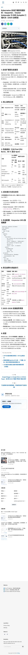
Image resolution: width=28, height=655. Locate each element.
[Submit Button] (22, 646)
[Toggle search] (23, 2)
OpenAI (9, 458)
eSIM (2, 472)
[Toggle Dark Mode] (21, 2)
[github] (16, 2)
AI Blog (18, 653)
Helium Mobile (6, 472)
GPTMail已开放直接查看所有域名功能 (16, 535)
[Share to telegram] (11, 24)
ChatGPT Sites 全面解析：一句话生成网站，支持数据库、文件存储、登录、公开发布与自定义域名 (17, 461)
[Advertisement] (14, 433)
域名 (2, 466)
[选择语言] (13, 2)
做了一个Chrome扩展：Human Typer (9, 511)
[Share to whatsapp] (8, 24)
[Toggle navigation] (26, 2)
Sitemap (5, 627)
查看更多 (14, 504)
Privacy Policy (7, 625)
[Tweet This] (5, 24)
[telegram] (18, 2)
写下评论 (7, 406)
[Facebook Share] (2, 24)
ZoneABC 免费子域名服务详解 (7, 468)
